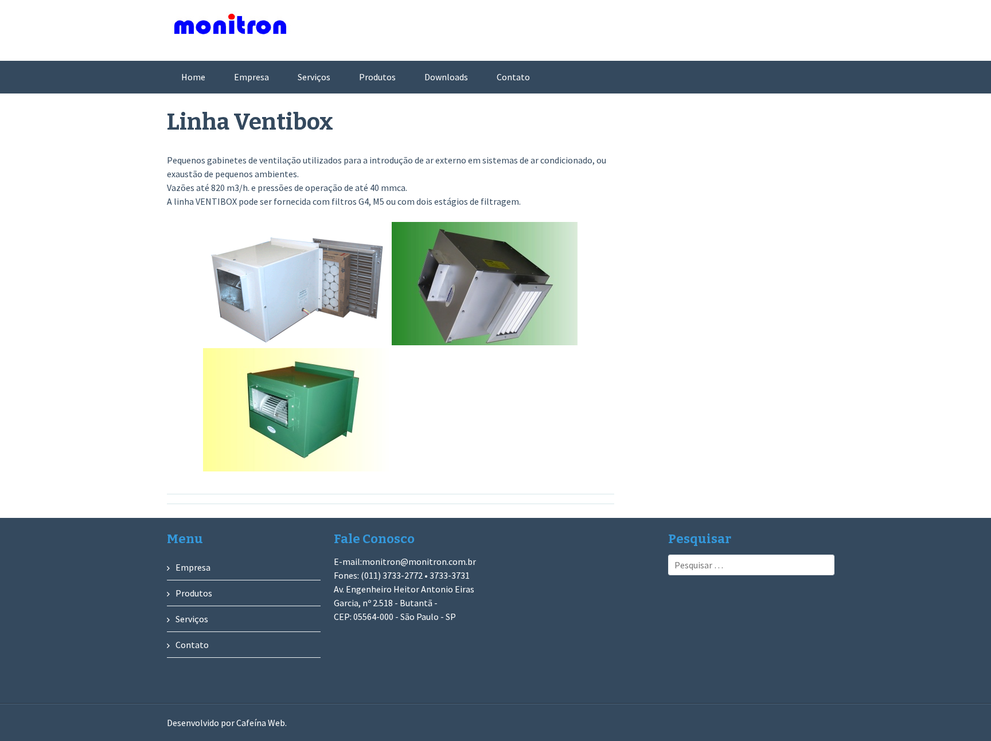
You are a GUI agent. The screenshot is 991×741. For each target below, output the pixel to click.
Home (193, 77)
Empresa (251, 77)
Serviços (314, 77)
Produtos (377, 77)
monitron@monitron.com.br (419, 561)
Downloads (446, 77)
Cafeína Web (260, 722)
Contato (513, 77)
